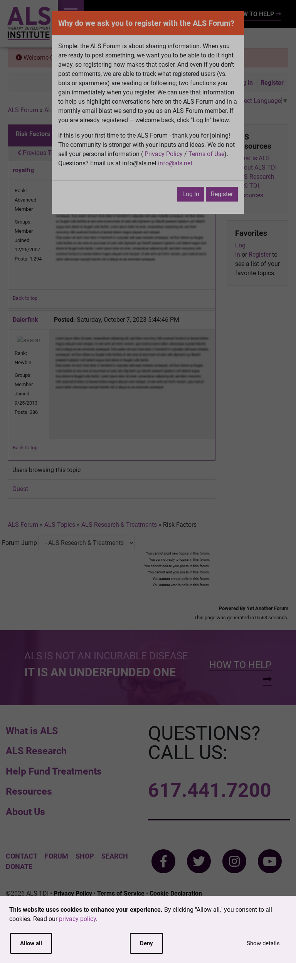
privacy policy (77, 919)
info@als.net (175, 163)
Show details (263, 943)
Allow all (31, 943)
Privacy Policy (164, 154)
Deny (146, 943)
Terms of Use (206, 154)
